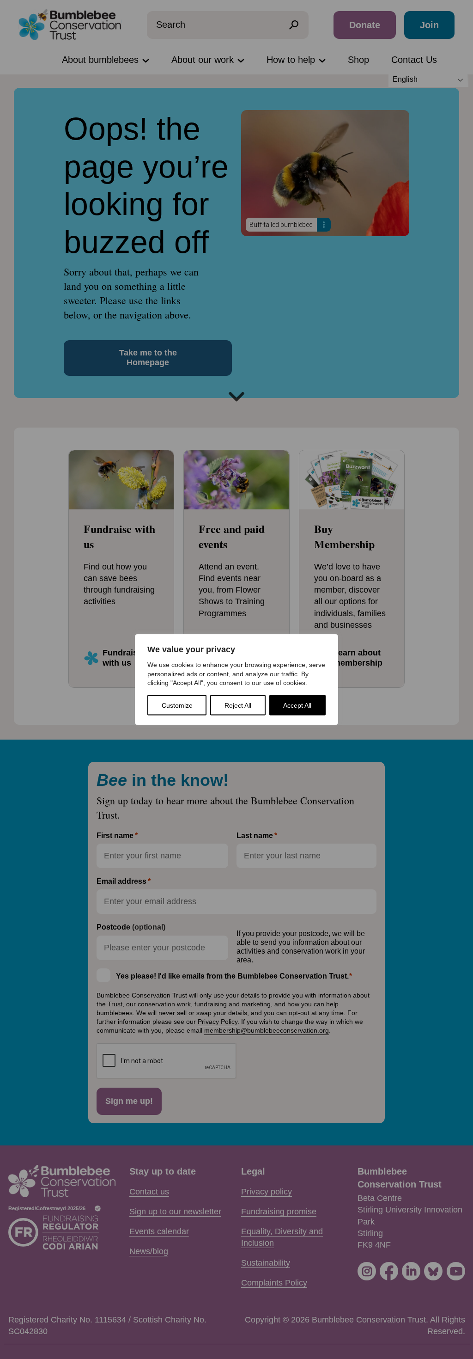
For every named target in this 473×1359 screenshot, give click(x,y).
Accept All (297, 705)
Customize (177, 705)
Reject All (237, 705)
